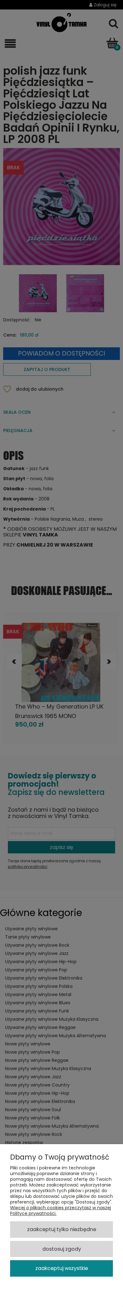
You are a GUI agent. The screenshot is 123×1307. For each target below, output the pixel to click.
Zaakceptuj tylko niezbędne (61, 1229)
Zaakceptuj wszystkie (61, 1268)
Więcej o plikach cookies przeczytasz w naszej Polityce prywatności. (60, 1211)
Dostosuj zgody (61, 1249)
